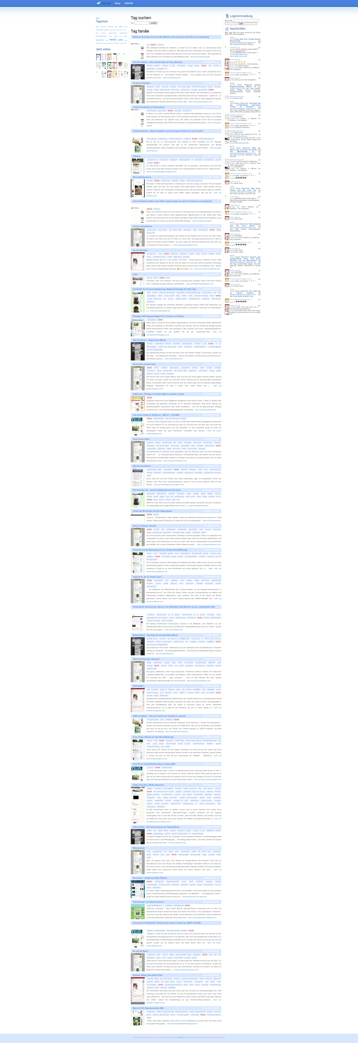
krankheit (176, 344)
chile (219, 804)
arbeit (160, 296)
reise (160, 254)
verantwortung (215, 985)
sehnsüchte (203, 371)
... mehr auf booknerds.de (171, 78)
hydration (150, 302)
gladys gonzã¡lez (170, 798)
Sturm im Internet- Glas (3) (144, 526)
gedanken (187, 230)
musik (125, 36)
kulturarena (189, 473)
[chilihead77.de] (126, 60)
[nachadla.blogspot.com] (115, 60)
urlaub (169, 257)
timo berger (187, 794)
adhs (162, 720)
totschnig (210, 666)
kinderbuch (191, 618)
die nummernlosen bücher (164, 792)
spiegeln (202, 449)
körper (210, 87)
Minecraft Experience (142, 177)
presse (170, 299)
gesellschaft (112, 29)
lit (166, 69)
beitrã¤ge (174, 254)
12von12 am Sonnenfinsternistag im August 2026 (154, 764)
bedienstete (188, 982)
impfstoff (199, 583)
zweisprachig (188, 804)
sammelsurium (215, 470)
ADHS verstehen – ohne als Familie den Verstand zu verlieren (159, 716)
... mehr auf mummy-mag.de (199, 57)
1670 (162, 693)
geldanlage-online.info (236, 96)
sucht (180, 347)
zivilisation (196, 532)
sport (117, 43)
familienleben (159, 419)
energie (187, 958)
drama (197, 985)
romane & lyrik (168, 66)
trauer (149, 553)
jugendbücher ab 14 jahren (157, 618)
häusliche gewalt (166, 553)
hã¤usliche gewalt (169, 556)
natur (106, 40)
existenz (179, 792)
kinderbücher (181, 618)
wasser (165, 955)
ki (192, 160)
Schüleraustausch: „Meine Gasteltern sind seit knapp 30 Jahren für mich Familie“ (168, 131)
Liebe (135, 274)
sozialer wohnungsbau (188, 798)
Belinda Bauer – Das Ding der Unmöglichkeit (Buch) (155, 635)
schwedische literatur (163, 344)
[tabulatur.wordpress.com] (98, 60)
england (150, 988)
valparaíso (151, 798)
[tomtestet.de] (120, 60)
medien (189, 580)
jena (206, 470)
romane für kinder (153, 621)
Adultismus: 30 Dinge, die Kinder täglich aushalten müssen (158, 394)
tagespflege (151, 296)
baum (189, 955)
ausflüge (180, 473)
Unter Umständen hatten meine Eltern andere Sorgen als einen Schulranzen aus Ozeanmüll (172, 201)
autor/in (218, 788)
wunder (150, 90)
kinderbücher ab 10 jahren (168, 615)
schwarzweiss (152, 160)
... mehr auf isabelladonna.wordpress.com (168, 485)
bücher (125, 26)
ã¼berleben (198, 794)
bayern (199, 885)
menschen (175, 90)
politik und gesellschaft (165, 1012)
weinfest (150, 931)
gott (173, 500)
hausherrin (199, 982)
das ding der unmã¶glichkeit (178, 639)
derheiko (175, 181)
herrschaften (151, 985)
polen (218, 690)
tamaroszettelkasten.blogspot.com (243, 43)
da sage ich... (152, 254)
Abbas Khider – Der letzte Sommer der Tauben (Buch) (156, 827)
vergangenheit (184, 160)
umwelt (218, 666)
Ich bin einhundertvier (142, 226)
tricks (191, 296)
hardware (103, 33)
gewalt (218, 744)
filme (191, 985)
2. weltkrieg (167, 905)
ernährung (158, 663)
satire (178, 690)
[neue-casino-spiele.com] (120, 68)
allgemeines (103, 26)
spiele (114, 43)
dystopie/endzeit (172, 882)
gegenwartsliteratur (154, 905)
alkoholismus (187, 344)
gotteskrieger (158, 834)
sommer (210, 1012)
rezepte (104, 43)
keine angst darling (193, 741)
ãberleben (157, 888)
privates (150, 181)
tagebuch (150, 87)
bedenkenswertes (214, 1015)
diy (148, 45)
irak (154, 831)
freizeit (168, 500)
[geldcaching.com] (120, 77)
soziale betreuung (154, 299)
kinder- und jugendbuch (187, 556)
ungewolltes (151, 449)
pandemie (175, 885)
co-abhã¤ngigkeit (214, 347)
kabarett (184, 470)
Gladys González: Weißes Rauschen (148, 785)
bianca (149, 278)
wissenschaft (165, 90)
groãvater (208, 794)
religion (173, 831)
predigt (196, 494)
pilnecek (173, 583)
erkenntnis (197, 443)
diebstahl (150, 642)
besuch (204, 254)
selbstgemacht (194, 299)
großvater (217, 798)
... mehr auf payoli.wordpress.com (199, 102)
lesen (155, 553)
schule (156, 374)
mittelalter (211, 690)
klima (180, 663)
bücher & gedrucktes (155, 350)
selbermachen (181, 299)
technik (149, 666)
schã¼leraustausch (206, 139)
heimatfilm (160, 69)
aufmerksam (216, 299)
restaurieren (164, 160)
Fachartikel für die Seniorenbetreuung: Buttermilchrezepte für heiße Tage (164, 289)
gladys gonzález (153, 794)
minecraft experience (194, 181)
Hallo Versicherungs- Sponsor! (146, 659)
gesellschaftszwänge (190, 979)
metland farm (179, 642)
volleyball (157, 473)
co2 (176, 666)
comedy (190, 693)
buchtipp (211, 615)
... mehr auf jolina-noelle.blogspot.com (206, 780)
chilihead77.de (234, 47)
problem (150, 443)
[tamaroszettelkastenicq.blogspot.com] (104, 60)
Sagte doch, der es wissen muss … (148, 577)
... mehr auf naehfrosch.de (173, 630)
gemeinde (151, 494)
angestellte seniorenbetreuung (188, 293)
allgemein (161, 449)
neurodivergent (153, 720)
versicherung (200, 666)
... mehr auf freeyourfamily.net (204, 410)
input (187, 497)
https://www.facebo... (242, 143)
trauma (149, 741)
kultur (115, 36)
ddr (210, 66)
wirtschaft (124, 43)
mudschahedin (197, 834)
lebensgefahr (168, 788)
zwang (211, 371)
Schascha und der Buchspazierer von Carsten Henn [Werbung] (160, 550)
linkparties (151, 1012)
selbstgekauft (178, 905)
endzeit (218, 882)
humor (188, 690)
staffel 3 (182, 693)
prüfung (195, 368)
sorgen (158, 443)
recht (182, 580)
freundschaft (196, 553)
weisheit (172, 494)
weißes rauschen (190, 788)
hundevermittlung (113, 33)
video (120, 43)
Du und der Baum (140, 951)
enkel (198, 254)
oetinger (150, 556)
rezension (99, 43)
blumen (218, 494)
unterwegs (195, 1015)
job (214, 293)
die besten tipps (184, 87)
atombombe (182, 529)
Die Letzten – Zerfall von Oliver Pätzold (150, 878)
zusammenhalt (164, 885)
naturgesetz (185, 90)
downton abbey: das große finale (161, 982)
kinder (182, 181)
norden (191, 254)
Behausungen (139, 848)
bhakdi (218, 583)
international (151, 139)
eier (186, 642)
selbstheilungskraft (199, 87)
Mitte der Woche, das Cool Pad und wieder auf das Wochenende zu (245, 149)
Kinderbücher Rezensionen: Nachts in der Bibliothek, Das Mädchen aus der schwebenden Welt (174, 607)
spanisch (217, 794)
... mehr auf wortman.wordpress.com (206, 269)
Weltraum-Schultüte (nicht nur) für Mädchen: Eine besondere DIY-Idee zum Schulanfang (171, 37)
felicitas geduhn (153, 66)
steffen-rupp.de (234, 59)
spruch (161, 500)
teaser (197, 693)
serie (204, 690)
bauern (149, 696)
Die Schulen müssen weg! (144, 364)
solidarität (187, 792)
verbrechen (195, 639)
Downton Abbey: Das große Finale (147, 975)
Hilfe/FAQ (129, 3)
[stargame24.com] (109, 68)
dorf (148, 690)
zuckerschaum (206, 801)
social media (158, 744)
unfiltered (187, 139)
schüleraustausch (175, 139)
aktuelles (174, 580)
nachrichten (100, 40)
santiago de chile (180, 801)
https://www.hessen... (240, 136)
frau (178, 500)
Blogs (117, 3)
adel (203, 693)
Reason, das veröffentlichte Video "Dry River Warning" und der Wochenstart (245, 258)
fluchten (178, 788)
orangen (217, 801)
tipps (178, 296)
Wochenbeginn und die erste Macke (245, 225)
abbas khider (163, 831)
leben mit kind (167, 621)
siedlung (210, 792)
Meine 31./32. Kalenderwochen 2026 (148, 1008)
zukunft (218, 160)
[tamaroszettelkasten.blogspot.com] (109, 60)
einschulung (151, 111)
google (117, 30)
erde (164, 958)
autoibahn (183, 254)
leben (120, 36)
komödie (155, 690)
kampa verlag (193, 66)
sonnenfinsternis (168, 473)
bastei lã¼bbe (184, 744)
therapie (218, 87)
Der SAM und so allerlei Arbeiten (245, 292)
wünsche (165, 87)
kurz (167, 580)
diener (202, 979)
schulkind (150, 615)
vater (159, 798)
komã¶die (196, 690)
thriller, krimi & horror (213, 639)
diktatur (150, 788)
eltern (156, 368)
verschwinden (167, 794)
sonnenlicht (178, 958)
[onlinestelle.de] (126, 77)
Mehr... (98, 18)
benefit (156, 529)
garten (162, 497)
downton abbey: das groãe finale (159, 979)
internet (110, 36)
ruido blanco (208, 788)
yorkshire (201, 642)
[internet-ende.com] (98, 77)
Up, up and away (140, 250)
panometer (168, 470)
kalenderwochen (181, 1012)
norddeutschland (159, 257)
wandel (164, 666)
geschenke (162, 111)
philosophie (203, 230)
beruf (212, 296)
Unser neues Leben (141, 439)
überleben (161, 807)
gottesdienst (161, 494)
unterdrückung (198, 744)
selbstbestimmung (209, 741)
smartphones (109, 43)
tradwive (210, 744)
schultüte (177, 111)
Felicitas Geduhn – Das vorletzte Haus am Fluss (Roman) (157, 62)
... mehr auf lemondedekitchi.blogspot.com (181, 1024)
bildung (150, 374)
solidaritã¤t (159, 801)
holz (210, 955)
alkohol (150, 344)
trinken (184, 296)
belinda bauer (152, 639)
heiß (219, 293)
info (174, 443)
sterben (168, 801)
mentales (170, 374)
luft (215, 955)
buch (177, 553)
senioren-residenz (201, 296)
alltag (156, 90)
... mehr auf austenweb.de (211, 521)
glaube (210, 494)
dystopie (209, 882)
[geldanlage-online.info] (98, 68)
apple (116, 26)
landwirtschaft (201, 663)
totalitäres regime (184, 831)
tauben (167, 834)
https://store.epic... (242, 54)
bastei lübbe (180, 741)
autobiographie (200, 347)
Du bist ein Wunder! (141, 83)
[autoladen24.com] (104, 68)
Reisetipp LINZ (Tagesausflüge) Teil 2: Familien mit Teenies (158, 316)
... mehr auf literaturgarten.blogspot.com (201, 918)
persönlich (199, 160)
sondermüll (185, 852)
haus (162, 855)
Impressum (182, 1037)
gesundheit (203, 90)
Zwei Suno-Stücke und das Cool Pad (245, 189)
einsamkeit (181, 66)
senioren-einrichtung (167, 293)
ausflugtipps (151, 320)
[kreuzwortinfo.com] (126, 68)
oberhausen (165, 181)
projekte (218, 368)
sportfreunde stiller (154, 470)
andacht (212, 497)
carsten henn (215, 553)
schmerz (177, 794)
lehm (149, 852)
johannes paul (152, 693)
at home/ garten (183, 1015)
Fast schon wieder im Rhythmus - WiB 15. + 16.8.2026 (156, 415)
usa (162, 747)
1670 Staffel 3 (138, 686)
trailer (156, 696)
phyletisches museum (212, 473)
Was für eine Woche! (142, 466)
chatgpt (150, 163)
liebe (195, 230)
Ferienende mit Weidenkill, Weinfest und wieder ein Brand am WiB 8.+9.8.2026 (167, 923)
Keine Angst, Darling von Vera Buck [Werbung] (153, 737)
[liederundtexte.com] (115, 68)
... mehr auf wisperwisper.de (159, 311)
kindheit (202, 556)
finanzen (177, 979)
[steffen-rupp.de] (109, 77)
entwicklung (162, 139)
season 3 (163, 690)
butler (212, 982)
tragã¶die (210, 642)
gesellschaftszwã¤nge (173, 985)
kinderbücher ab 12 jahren (193, 615)
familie (153, 45)
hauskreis (180, 494)
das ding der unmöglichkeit (157, 645)
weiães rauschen (162, 804)
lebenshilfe (175, 446)
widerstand (194, 801)
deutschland (99, 30)
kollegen (192, 470)
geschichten (209, 160)
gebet (203, 494)
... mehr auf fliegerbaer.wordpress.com (198, 284)
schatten (164, 368)
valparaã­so (151, 807)
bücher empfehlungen (212, 618)
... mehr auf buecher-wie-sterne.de (194, 897)
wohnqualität (184, 855)
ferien (149, 257)
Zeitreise (136, 156)
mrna (181, 583)
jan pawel (210, 693)
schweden (188, 347)
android (110, 26)
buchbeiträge (152, 885)
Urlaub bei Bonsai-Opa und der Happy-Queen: (152, 511)
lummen (163, 639)
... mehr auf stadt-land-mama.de (176, 732)
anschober (209, 583)
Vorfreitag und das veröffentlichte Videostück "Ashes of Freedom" (245, 105)
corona (158, 583)
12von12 (150, 768)
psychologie (192, 449)
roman (171, 618)
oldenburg (178, 257)
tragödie (193, 642)
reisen (125, 40)
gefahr (202, 798)
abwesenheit (176, 804)
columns (160, 45)
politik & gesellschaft (197, 1012)
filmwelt (171, 690)
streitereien (164, 696)
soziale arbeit (169, 296)
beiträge (186, 257)
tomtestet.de (233, 196)
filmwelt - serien (171, 693)
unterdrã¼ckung (153, 747)
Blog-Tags (106, 3)
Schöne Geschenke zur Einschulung (148, 107)
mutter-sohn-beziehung (167, 347)
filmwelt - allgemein (213, 979)
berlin (121, 26)
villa (206, 982)
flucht (191, 882)
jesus (193, 497)
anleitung (205, 299)
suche (184, 882)
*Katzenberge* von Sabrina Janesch (148, 902)
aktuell (97, 26)
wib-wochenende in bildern (175, 419)
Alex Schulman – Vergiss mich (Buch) (149, 340)
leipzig (149, 473)
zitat (167, 497)
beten (199, 497)
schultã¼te (187, 111)
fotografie (106, 30)
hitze (149, 293)
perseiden (199, 473)
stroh (177, 852)
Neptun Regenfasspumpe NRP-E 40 (245, 86)
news (112, 39)
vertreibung (159, 882)
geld (163, 529)
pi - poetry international (205, 804)
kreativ (154, 293)
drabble (212, 254)
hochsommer (207, 293)
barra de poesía (199, 792)
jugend (149, 801)
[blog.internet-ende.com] (104, 77)
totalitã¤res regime (213, 831)
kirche (218, 497)
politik (120, 40)
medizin (173, 87)
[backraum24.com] (115, 77)
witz (183, 690)
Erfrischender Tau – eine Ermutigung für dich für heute (156, 490)
